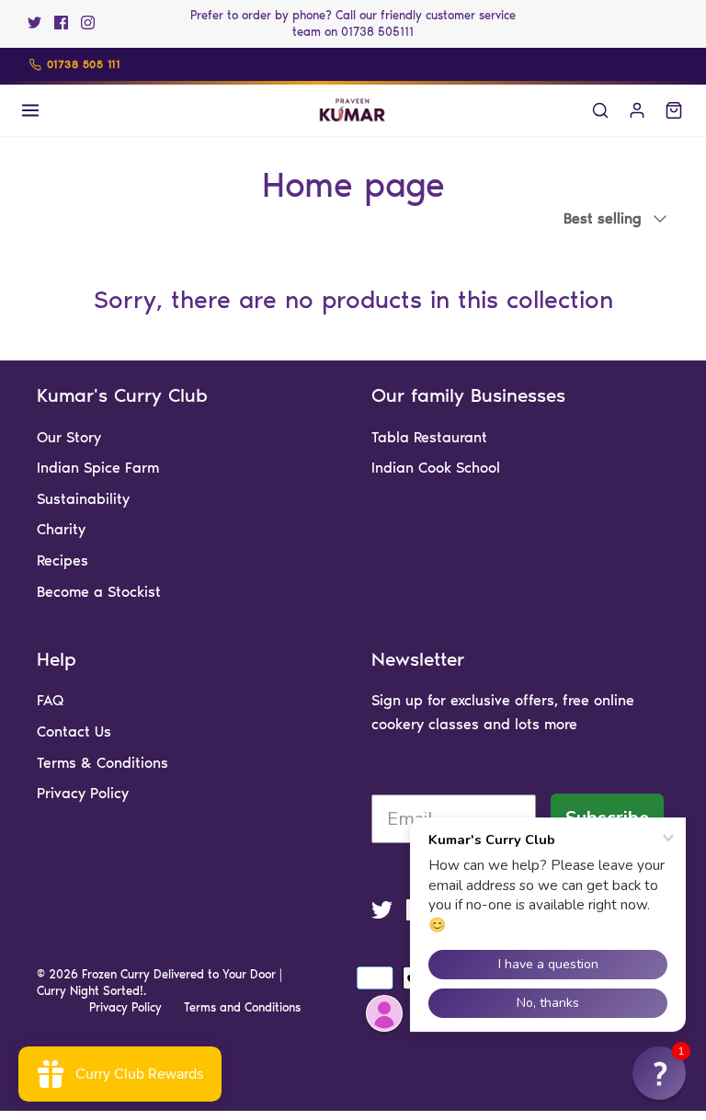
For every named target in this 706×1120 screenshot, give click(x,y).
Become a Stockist (99, 591)
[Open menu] (30, 110)
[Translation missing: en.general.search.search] (600, 110)
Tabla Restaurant (429, 437)
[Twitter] (34, 22)
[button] (659, 1073)
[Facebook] (61, 22)
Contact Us (74, 731)
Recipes (62, 560)
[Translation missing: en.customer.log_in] (637, 110)
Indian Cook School (435, 467)
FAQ (50, 700)
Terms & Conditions (102, 762)
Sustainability (83, 499)
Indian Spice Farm (98, 467)
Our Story (69, 437)
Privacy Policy (83, 793)
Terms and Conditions (242, 1007)
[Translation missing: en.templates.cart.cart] (673, 110)
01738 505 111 (83, 64)
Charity (61, 529)
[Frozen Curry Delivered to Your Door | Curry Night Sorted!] (353, 110)
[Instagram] (88, 22)
